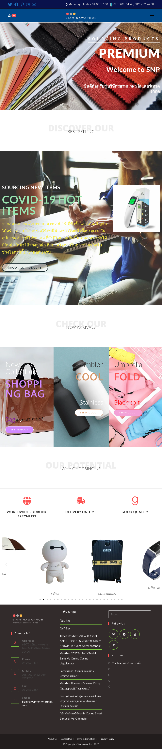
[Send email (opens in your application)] (34, 4)
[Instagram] (28, 4)
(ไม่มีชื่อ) (65, 621)
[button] (25, 267)
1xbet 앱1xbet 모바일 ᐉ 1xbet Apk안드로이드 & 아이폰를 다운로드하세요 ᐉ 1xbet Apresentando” (81, 640)
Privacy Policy (107, 738)
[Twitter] (10, 4)
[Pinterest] (22, 4)
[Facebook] (16, 4)
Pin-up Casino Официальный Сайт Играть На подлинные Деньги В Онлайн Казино (80, 700)
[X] (113, 634)
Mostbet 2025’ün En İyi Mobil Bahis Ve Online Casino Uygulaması (78, 658)
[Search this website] (129, 614)
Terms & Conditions (86, 738)
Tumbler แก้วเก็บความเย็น (126, 663)
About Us (52, 738)
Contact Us (66, 738)
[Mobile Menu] (152, 15)
